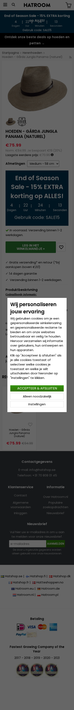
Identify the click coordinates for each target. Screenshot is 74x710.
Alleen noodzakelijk (37, 396)
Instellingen (37, 404)
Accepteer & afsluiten (37, 388)
